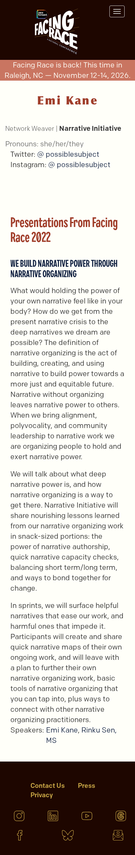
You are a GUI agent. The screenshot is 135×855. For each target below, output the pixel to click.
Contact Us (47, 786)
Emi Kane (62, 730)
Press (86, 786)
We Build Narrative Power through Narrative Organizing (64, 268)
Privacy (41, 795)
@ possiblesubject (68, 154)
